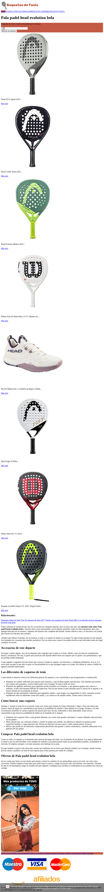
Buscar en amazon (9, 31)
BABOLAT (11, 11)
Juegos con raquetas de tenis (57, 620)
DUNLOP (20, 11)
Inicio (3, 11)
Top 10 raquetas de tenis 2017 (33, 620)
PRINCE (33, 11)
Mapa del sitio (87, 853)
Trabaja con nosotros (73, 853)
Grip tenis (11, 622)
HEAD (27, 11)
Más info (4, 104)
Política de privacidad (20, 853)
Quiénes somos (51, 853)
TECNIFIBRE (43, 11)
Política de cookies (36, 853)
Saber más (14, 886)
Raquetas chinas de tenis (11, 620)
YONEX (61, 11)
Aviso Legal (6, 853)
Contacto (60, 853)
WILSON (53, 11)
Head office (73, 620)
